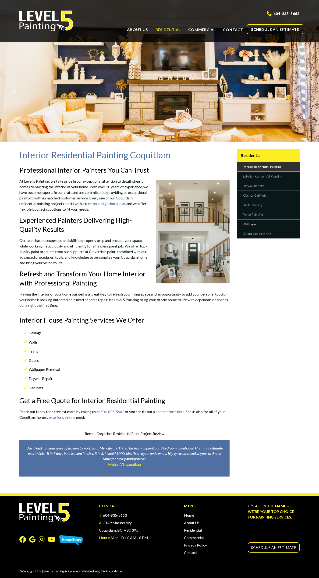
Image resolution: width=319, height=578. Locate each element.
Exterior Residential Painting (262, 176)
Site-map (48, 571)
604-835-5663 (286, 13)
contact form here (170, 411)
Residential (168, 29)
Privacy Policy (195, 545)
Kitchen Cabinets (255, 195)
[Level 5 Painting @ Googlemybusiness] (34, 540)
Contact (233, 29)
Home (189, 515)
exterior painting (62, 417)
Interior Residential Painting (262, 167)
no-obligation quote (109, 203)
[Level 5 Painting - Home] (52, 21)
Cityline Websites (112, 571)
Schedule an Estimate (275, 29)
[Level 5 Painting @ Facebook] (24, 540)
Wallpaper (250, 224)
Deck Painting (252, 205)
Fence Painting (253, 214)
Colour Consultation (257, 234)
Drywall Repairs (253, 186)
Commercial (202, 29)
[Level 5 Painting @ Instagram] (43, 540)
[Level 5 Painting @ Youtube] (53, 540)
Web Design (89, 571)
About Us (137, 29)
